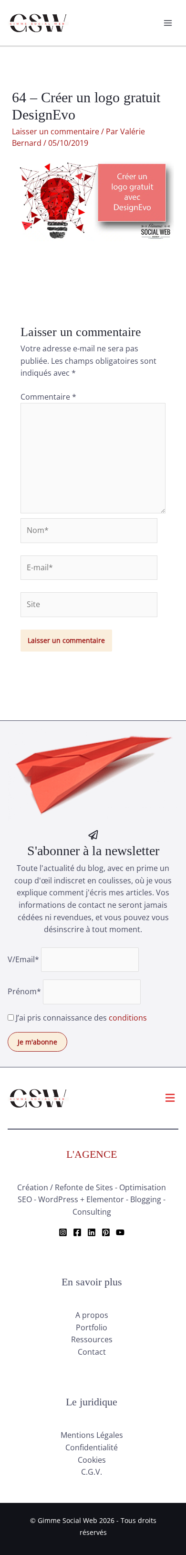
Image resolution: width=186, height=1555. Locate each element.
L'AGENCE (91, 1154)
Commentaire (48, 396)
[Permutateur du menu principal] (167, 22)
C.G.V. (91, 1472)
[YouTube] (120, 1232)
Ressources (92, 1339)
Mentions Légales (92, 1435)
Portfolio (91, 1327)
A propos (91, 1315)
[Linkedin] (91, 1232)
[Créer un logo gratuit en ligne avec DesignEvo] (93, 274)
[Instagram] (63, 1232)
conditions (128, 1017)
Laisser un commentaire (55, 131)
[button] (170, 1098)
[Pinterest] (106, 1232)
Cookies (92, 1460)
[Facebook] (77, 1232)
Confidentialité (91, 1447)
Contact (92, 1352)
